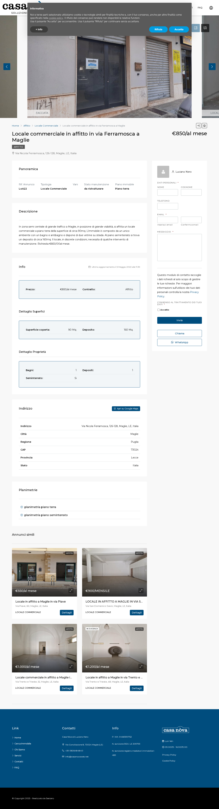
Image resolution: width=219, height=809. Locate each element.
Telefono (163, 201)
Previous (6, 66)
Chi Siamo (20, 749)
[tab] (196, 28)
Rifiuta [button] (158, 29)
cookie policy (56, 17)
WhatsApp (181, 342)
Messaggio (165, 232)
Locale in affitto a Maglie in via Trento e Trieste (118, 677)
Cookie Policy (168, 760)
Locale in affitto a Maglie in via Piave (40, 601)
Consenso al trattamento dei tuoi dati (179, 303)
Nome (160, 187)
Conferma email (189, 225)
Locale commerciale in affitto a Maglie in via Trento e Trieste (57, 677)
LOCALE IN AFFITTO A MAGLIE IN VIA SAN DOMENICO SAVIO (129, 601)
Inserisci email (165, 225)
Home (18, 737)
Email (161, 214)
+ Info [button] (39, 29)
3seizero (50, 798)
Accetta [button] (179, 29)
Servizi (18, 755)
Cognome (186, 187)
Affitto (18, 147)
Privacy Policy (169, 754)
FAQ (200, 7)
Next (212, 66)
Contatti (19, 761)
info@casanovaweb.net (77, 756)
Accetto (164, 310)
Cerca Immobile (23, 743)
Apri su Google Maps (127, 408)
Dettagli (67, 612)
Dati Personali (168, 183)
